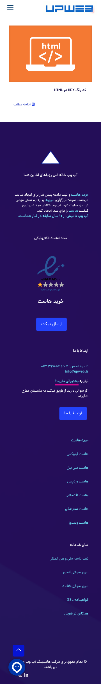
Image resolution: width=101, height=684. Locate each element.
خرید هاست (79, 195)
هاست (73, 211)
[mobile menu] (10, 8)
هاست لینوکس (77, 454)
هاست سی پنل (77, 468)
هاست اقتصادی (77, 495)
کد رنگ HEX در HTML (70, 90)
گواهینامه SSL (77, 600)
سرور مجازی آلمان (75, 572)
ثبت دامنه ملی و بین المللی (69, 558)
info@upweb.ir (76, 372)
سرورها (49, 200)
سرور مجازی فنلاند (75, 586)
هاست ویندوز (78, 523)
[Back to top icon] (18, 651)
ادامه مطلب (22, 104)
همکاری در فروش (76, 613)
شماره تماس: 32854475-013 (64, 366)
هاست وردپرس (77, 481)
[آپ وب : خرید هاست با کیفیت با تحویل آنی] (70, 8)
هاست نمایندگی (76, 509)
